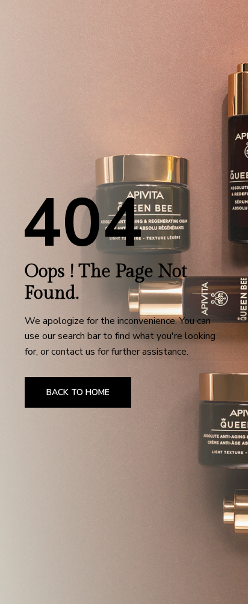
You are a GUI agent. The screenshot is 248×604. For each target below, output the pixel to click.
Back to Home (78, 392)
